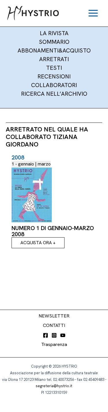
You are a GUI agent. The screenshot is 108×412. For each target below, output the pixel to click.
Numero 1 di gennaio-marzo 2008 (53, 231)
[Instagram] (54, 335)
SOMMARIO (54, 42)
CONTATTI (54, 325)
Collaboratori (54, 85)
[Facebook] (45, 335)
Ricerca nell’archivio (54, 93)
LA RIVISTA (54, 33)
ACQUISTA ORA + (38, 243)
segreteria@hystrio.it (54, 385)
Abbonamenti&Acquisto (54, 50)
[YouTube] (62, 335)
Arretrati (54, 59)
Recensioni (54, 76)
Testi (54, 68)
